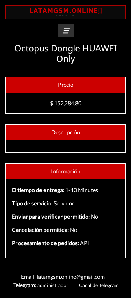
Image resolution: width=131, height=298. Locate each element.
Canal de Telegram (98, 285)
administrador (52, 285)
